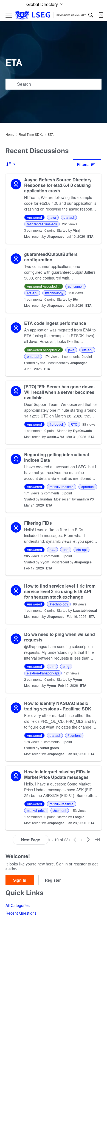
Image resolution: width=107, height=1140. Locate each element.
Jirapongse (55, 236)
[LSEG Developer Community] (50, 15)
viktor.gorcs (49, 747)
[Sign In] (101, 15)
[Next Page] (88, 839)
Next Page (30, 839)
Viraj (76, 230)
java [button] (53, 217)
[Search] (91, 15)
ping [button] (66, 666)
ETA (90, 236)
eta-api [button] (69, 217)
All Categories (17, 905)
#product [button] (56, 424)
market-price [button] (36, 810)
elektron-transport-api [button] (43, 673)
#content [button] (74, 735)
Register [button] (53, 880)
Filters (83, 164)
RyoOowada (82, 430)
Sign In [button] (19, 880)
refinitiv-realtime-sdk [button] (42, 224)
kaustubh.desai (85, 610)
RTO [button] (74, 424)
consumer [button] (75, 286)
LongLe (79, 816)
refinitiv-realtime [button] (62, 486)
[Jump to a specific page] (97, 839)
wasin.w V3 (55, 436)
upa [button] (66, 549)
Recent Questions (20, 913)
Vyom (44, 562)
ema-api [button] (33, 356)
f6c (75, 299)
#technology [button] (54, 292)
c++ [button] (52, 549)
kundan (46, 499)
